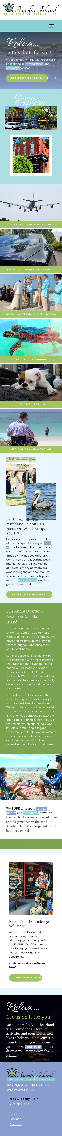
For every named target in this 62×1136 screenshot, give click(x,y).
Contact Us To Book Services (29, 594)
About (14, 1113)
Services (15, 1119)
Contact (16, 1124)
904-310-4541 (20, 1104)
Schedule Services (24, 977)
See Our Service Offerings (26, 78)
